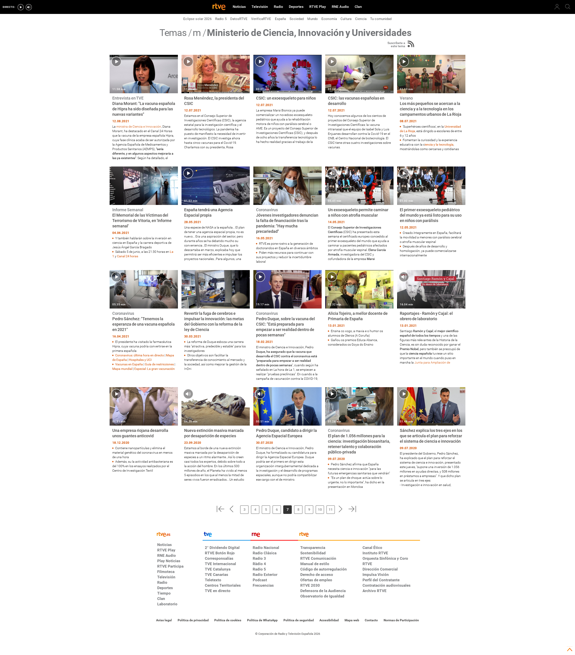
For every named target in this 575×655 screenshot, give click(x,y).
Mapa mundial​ (122, 369)
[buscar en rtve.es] (568, 7)
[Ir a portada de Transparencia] (359, 535)
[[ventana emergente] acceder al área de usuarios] (557, 7)
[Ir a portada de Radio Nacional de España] (274, 535)
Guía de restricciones (159, 364)
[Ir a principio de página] (570, 650)
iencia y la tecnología (439, 144)
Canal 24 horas (127, 256)
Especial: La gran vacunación (154, 369)
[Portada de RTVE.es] (219, 7)
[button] (220, 509)
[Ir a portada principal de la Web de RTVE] (179, 534)
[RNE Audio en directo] (28, 7)
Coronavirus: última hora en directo (139, 355)
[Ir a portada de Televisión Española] (226, 535)
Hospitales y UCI (140, 360)
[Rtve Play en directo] (20, 7)
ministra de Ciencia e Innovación (138, 126)
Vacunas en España (129, 364)
